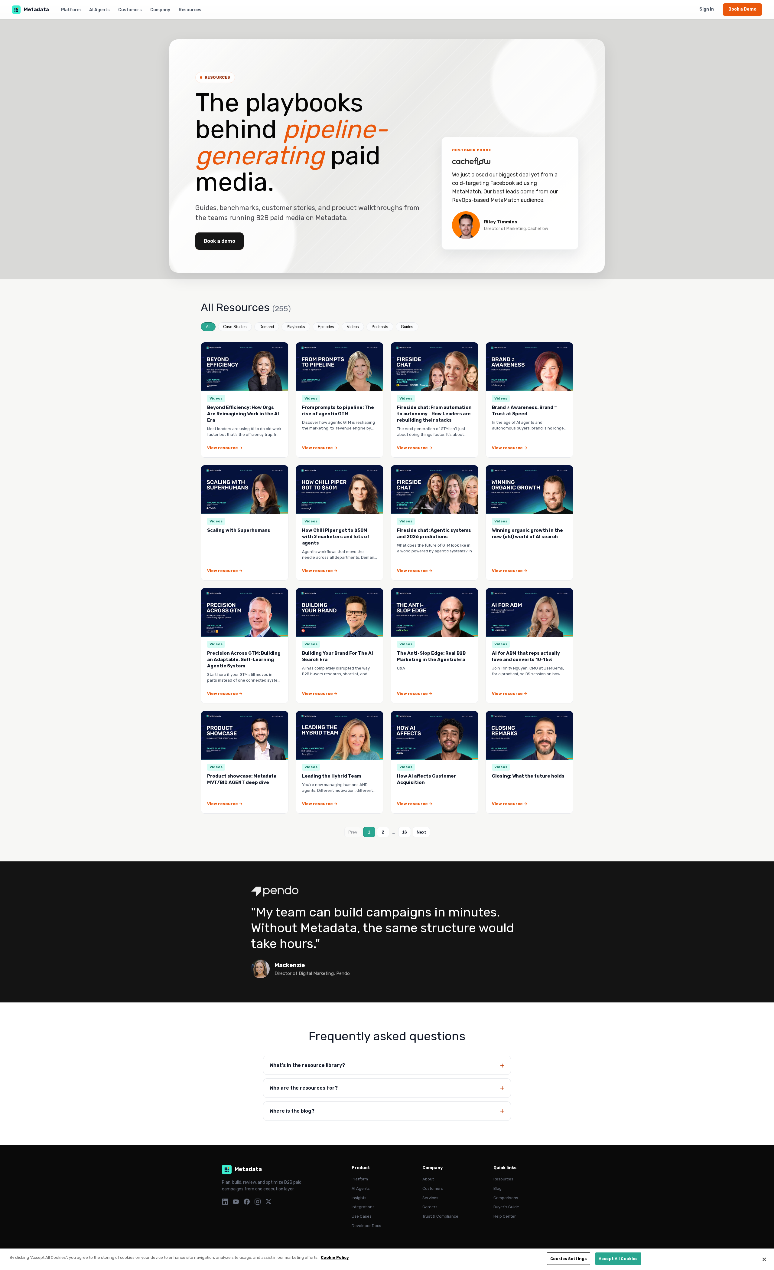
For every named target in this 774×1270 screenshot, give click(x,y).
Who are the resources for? (303, 1088)
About (428, 1179)
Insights (359, 1198)
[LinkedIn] (225, 1202)
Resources (190, 9)
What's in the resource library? (307, 1065)
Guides (407, 326)
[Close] (764, 1259)
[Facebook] (247, 1202)
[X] (268, 1202)
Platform (71, 9)
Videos (353, 326)
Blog (497, 1188)
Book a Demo (742, 9)
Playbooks (296, 326)
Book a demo (219, 241)
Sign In (706, 9)
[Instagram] (258, 1202)
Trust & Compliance (440, 1216)
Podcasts (380, 326)
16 (404, 832)
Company (160, 9)
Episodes (326, 326)
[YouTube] (236, 1202)
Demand (266, 326)
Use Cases (362, 1216)
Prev (352, 832)
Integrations (363, 1207)
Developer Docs (366, 1225)
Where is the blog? (291, 1111)
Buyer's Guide (506, 1207)
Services (430, 1198)
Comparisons (505, 1198)
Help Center (504, 1216)
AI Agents (99, 9)
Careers (429, 1207)
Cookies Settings (568, 1258)
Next (421, 832)
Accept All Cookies (618, 1258)
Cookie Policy (335, 1257)
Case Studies (235, 326)
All (208, 326)
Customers (130, 9)
